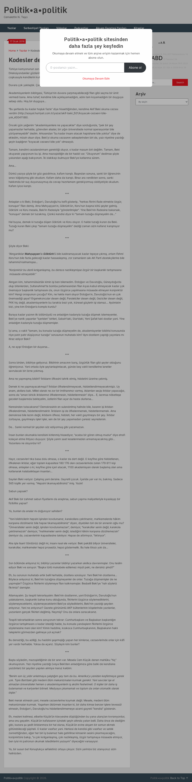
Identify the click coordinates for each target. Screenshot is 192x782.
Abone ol (135, 67)
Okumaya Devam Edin (96, 78)
